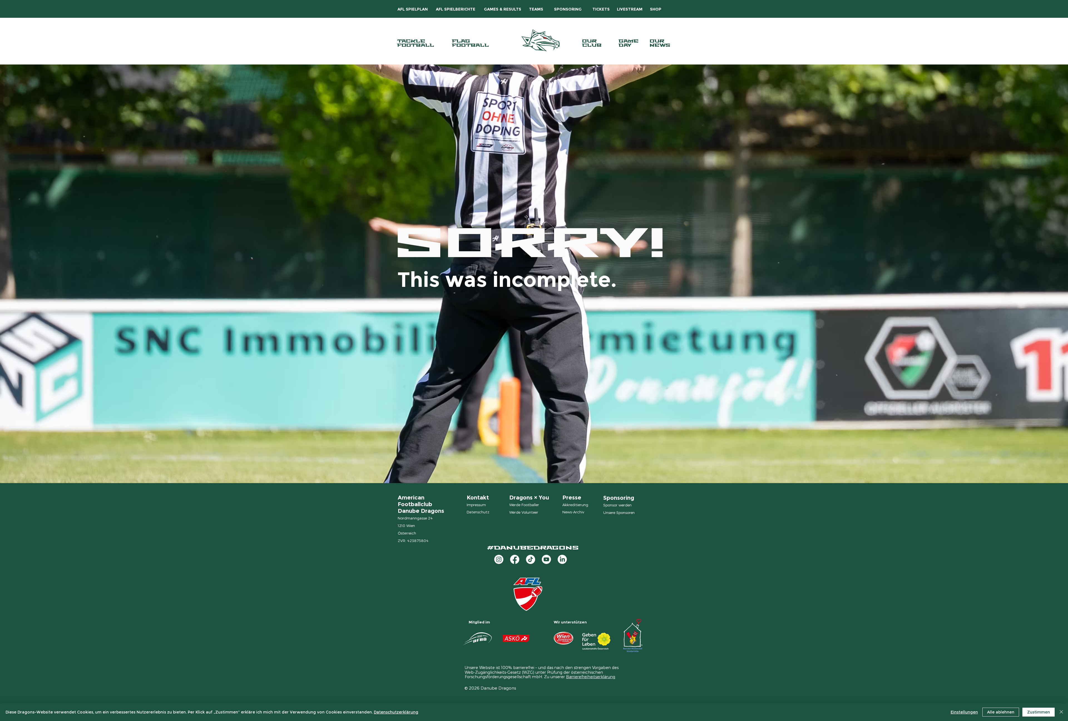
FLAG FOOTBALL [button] (470, 43)
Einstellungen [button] (964, 712)
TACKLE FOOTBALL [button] (415, 43)
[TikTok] (530, 559)
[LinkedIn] (562, 559)
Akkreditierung (575, 505)
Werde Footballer (524, 505)
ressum (479, 505)
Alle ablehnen (1000, 712)
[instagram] (498, 559)
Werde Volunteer (523, 512)
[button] (455, 9)
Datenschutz (478, 512)
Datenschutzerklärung (396, 712)
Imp (470, 505)
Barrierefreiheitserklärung (590, 676)
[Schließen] (1061, 712)
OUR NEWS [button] (660, 43)
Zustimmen (1038, 712)
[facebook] (514, 559)
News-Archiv (573, 512)
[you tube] (546, 559)
